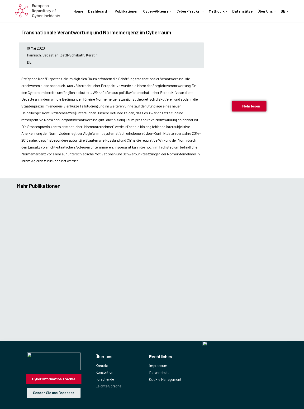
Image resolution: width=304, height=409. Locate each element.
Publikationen (126, 11)
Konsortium (104, 372)
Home (78, 11)
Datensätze (242, 11)
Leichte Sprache (108, 386)
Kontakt (102, 365)
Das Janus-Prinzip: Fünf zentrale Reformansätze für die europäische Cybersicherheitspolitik (121, 261)
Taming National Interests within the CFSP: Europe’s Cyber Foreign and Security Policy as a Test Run (132, 316)
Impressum (158, 365)
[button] (109, 11)
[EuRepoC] (37, 11)
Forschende (104, 379)
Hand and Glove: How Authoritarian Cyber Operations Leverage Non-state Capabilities (114, 206)
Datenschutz (159, 372)
